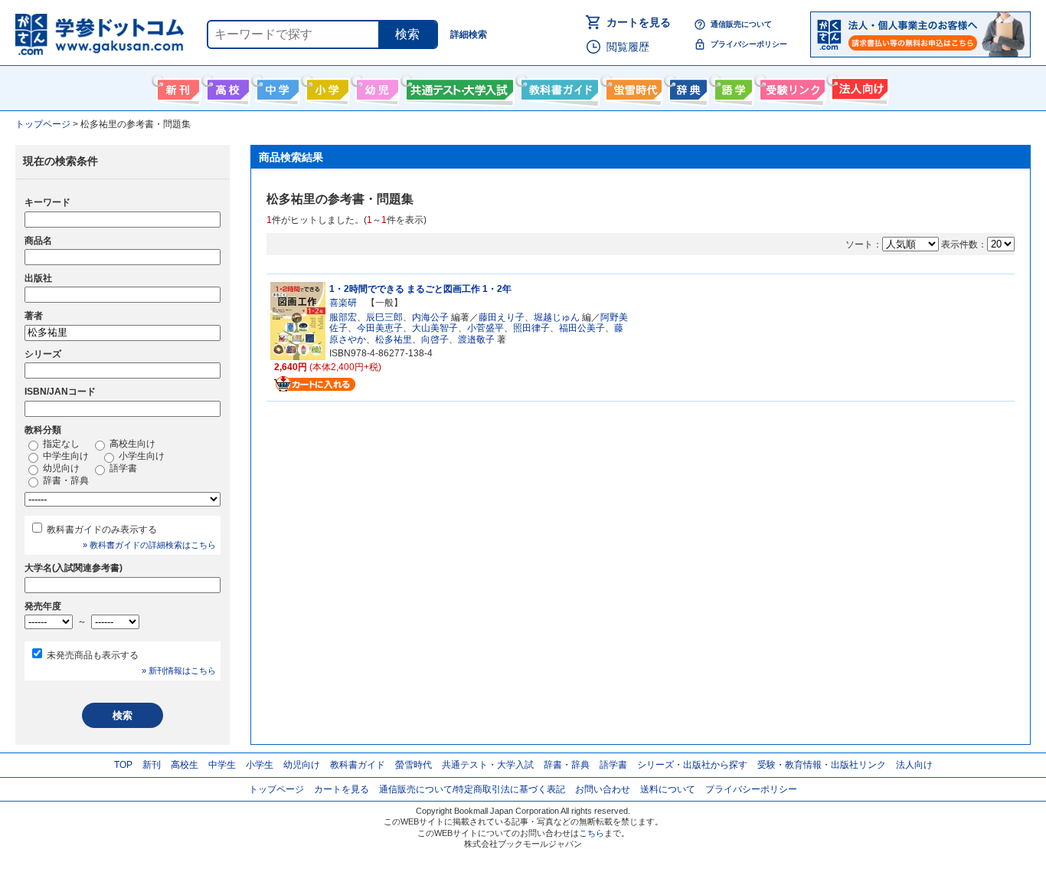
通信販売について (741, 24)
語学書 (731, 86)
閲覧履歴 (627, 47)
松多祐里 (393, 339)
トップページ (276, 789)
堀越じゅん (557, 317)
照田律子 (531, 328)
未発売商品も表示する (93, 655)
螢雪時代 (632, 86)
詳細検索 (468, 34)
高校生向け (226, 86)
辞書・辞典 (65, 480)
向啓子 (435, 339)
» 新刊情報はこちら (179, 670)
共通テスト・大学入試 (457, 86)
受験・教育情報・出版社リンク (821, 764)
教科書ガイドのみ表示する (102, 529)
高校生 (184, 764)
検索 (407, 34)
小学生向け (326, 86)
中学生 (222, 764)
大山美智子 (435, 328)
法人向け (858, 86)
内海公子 (430, 317)
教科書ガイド (557, 86)
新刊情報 (176, 86)
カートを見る (638, 22)
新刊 (151, 764)
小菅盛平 (485, 328)
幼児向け (375, 86)
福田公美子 (582, 328)
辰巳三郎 (384, 317)
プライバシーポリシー (749, 44)
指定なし (60, 443)
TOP (123, 764)
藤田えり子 (502, 317)
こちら (591, 833)
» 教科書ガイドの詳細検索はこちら (149, 544)
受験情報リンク (790, 86)
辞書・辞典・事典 (686, 86)
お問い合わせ (602, 789)
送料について (667, 789)
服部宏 (343, 317)
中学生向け (276, 86)
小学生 (259, 764)
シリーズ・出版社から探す (692, 764)
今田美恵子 (380, 328)
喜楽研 (343, 302)
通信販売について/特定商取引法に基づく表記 (472, 789)
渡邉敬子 (476, 339)
